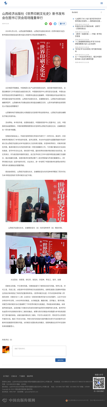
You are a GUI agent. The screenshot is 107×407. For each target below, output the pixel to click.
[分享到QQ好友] (55, 23)
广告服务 (22, 376)
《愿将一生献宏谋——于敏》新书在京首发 (88, 35)
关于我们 (6, 376)
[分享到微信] (46, 23)
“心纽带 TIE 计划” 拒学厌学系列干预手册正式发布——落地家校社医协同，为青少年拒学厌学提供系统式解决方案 (88, 20)
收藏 (63, 23)
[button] (101, 11)
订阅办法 (14, 376)
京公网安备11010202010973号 (78, 400)
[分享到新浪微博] (50, 23)
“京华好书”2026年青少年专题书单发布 (88, 50)
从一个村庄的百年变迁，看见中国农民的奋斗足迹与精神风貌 (88, 58)
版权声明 (30, 376)
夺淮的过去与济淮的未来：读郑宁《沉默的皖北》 (87, 28)
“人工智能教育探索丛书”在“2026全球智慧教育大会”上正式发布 (87, 43)
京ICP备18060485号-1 (97, 400)
